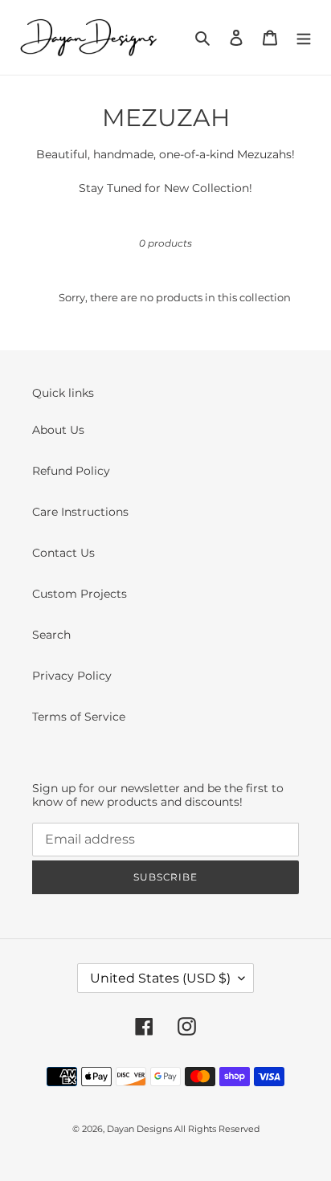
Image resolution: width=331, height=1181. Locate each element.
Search (51, 634)
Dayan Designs (140, 1128)
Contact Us (63, 553)
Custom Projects (79, 593)
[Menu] (304, 37)
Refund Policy (71, 471)
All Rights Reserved (216, 1128)
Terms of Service (78, 716)
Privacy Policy (72, 675)
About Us (58, 430)
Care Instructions (80, 512)
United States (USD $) (160, 978)
